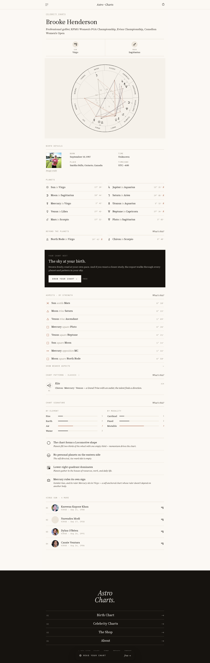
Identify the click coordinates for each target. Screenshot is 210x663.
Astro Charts (105, 5)
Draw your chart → (64, 279)
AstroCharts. (105, 596)
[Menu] (46, 5)
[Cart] (163, 4)
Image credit (51, 170)
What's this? (158, 231)
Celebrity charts (56, 14)
